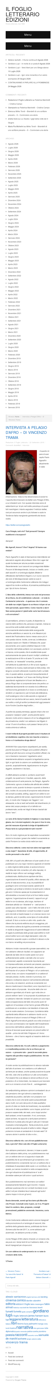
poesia (10, 1334)
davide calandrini (33, 1300)
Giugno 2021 (13, 328)
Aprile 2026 (12, 159)
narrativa (24, 1327)
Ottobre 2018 (13, 381)
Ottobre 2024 (13, 207)
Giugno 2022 (13, 286)
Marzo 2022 (13, 298)
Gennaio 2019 (14, 373)
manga (40, 1323)
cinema (11, 1300)
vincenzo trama (17, 1342)
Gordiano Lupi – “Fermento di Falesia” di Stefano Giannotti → (41, 1274)
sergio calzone (32, 1339)
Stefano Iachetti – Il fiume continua (22, 60)
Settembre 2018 (14, 384)
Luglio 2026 (13, 147)
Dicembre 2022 (14, 272)
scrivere (22, 1338)
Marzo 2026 (13, 162)
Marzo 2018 (13, 400)
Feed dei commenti (16, 1360)
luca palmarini (30, 1323)
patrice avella (32, 1331)
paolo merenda (21, 1331)
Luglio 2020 (13, 343)
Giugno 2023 (13, 256)
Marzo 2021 (13, 332)
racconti (21, 1334)
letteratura (30, 1318)
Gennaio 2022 (14, 305)
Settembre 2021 (14, 320)
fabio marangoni (37, 1304)
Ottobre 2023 (13, 245)
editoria (10, 1303)
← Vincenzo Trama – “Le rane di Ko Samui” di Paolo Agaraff (14, 1274)
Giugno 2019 (13, 366)
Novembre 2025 (14, 174)
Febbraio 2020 (14, 354)
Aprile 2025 (12, 192)
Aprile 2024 (12, 230)
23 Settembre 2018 (37, 442)
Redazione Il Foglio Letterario (17, 442)
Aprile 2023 (12, 264)
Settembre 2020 (14, 339)
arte (38, 1297)
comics (21, 1300)
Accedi (11, 1352)
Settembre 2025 (14, 177)
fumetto (18, 1311)
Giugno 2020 (13, 347)
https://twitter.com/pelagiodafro (18, 525)
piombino (42, 1331)
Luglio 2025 (13, 185)
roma (36, 1335)
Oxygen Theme (20, 1380)
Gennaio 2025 (14, 196)
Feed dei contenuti (15, 1356)
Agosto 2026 (13, 144)
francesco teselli (36, 1307)
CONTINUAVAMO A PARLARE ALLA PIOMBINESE (28, 82)
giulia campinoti (27, 1312)
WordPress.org (14, 1364)
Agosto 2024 (13, 215)
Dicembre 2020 (14, 335)
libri (14, 1323)
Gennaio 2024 (14, 238)
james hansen (35, 1315)
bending (44, 1296)
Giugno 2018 (13, 388)
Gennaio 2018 (14, 407)
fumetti (9, 1311)
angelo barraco (31, 1297)
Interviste (26, 445)
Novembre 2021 (14, 313)
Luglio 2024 (13, 219)
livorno (20, 1323)
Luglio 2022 (13, 283)
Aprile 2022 (12, 294)
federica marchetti (19, 1307)
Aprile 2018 (12, 396)
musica (13, 1328)
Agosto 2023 (13, 249)
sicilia (39, 1339)
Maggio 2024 (13, 226)
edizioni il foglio (23, 1304)
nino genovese (39, 1328)
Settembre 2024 (14, 211)
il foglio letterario (20, 1315)
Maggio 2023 (13, 260)
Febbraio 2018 (14, 403)
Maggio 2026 (13, 155)
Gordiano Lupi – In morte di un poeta (23, 63)
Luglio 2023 (13, 253)
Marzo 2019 (13, 369)
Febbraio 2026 (14, 166)
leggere (15, 1319)
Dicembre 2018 (14, 377)
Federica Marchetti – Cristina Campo (35, 107)
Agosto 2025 (13, 181)
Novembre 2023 (14, 241)
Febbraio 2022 (14, 302)
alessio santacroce (16, 1296)
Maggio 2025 (13, 189)
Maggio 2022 (13, 290)
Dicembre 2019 (14, 358)
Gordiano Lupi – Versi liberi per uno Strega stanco (28, 67)
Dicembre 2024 (14, 200)
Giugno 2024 (13, 223)
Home (17, 416)
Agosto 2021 (13, 324)
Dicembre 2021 (14, 309)
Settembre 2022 (14, 275)
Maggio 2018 (13, 392)
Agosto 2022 (13, 279)
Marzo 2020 (13, 351)
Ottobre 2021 (13, 317)
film (28, 1307)
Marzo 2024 (13, 234)
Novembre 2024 (14, 204)
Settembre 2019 (14, 362)
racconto (31, 1335)
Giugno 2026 (13, 151)
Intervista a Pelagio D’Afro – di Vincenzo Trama (26, 432)
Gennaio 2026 (14, 170)
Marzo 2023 (13, 268)
